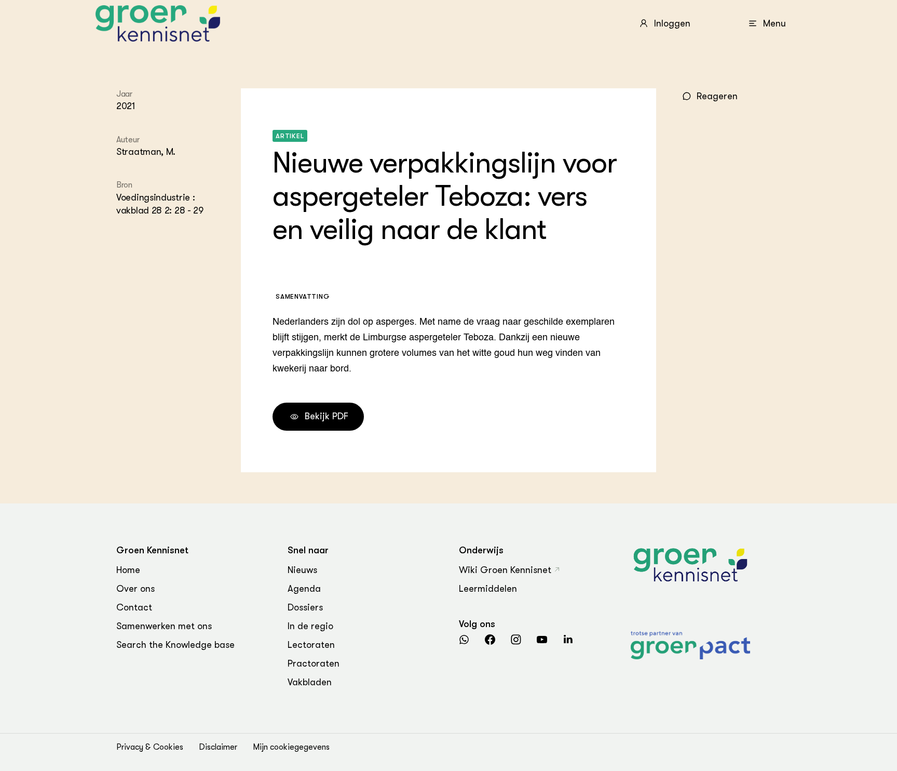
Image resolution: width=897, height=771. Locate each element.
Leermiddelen (488, 588)
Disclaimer (218, 747)
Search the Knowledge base (175, 645)
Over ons (135, 588)
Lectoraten (311, 645)
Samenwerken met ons (164, 626)
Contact (134, 607)
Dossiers (305, 607)
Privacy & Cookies (149, 747)
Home (128, 570)
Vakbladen (310, 682)
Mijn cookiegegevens (291, 747)
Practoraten (313, 663)
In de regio (310, 626)
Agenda (304, 588)
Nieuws (302, 570)
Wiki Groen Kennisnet (505, 570)
